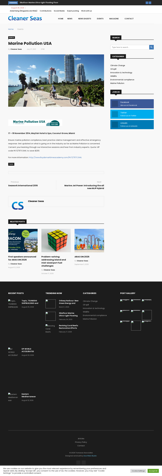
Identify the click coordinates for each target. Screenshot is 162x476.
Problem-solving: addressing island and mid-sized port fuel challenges (53, 261)
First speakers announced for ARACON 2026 (22, 258)
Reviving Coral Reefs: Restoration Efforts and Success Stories (68, 328)
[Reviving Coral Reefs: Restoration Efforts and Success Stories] (51, 335)
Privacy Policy (81, 442)
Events (100, 18)
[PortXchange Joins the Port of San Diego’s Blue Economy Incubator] (147, 320)
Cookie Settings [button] (138, 471)
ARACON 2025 (82, 256)
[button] (147, 3)
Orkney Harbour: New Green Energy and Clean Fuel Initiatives (68, 303)
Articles (81, 438)
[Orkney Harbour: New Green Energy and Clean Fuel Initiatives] (51, 304)
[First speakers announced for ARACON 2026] (125, 310)
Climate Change (117, 65)
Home (60, 18)
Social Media (59, 11)
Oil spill (113, 69)
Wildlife (113, 76)
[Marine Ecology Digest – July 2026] (136, 330)
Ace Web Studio (90, 456)
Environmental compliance (122, 79)
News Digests (85, 18)
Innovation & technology (121, 72)
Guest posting (73, 11)
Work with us (86, 11)
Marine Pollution (117, 83)
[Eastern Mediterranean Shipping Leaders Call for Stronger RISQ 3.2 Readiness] (14, 406)
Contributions (45, 11)
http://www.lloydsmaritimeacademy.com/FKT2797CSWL (55, 157)
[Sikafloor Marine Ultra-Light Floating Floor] (51, 317)
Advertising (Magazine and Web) (23, 11)
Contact (129, 18)
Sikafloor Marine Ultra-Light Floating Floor (39, 2)
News (70, 18)
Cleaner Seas (16, 49)
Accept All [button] (153, 471)
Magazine (114, 18)
